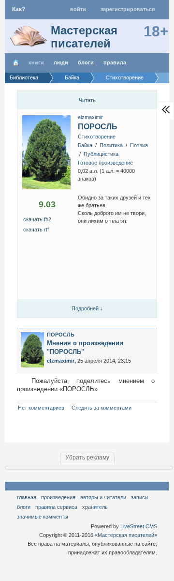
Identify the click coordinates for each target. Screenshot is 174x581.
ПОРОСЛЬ (97, 126)
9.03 (47, 204)
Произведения (58, 497)
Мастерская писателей (84, 37)
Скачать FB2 (37, 219)
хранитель (95, 507)
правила (114, 62)
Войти (78, 9)
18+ (156, 31)
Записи (139, 497)
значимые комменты (42, 517)
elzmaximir (90, 117)
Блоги (86, 62)
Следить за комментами (101, 408)
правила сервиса (56, 507)
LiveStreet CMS (138, 526)
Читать (87, 100)
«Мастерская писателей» (126, 535)
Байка (85, 145)
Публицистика (101, 154)
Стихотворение (97, 136)
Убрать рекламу (87, 457)
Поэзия (139, 145)
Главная (26, 497)
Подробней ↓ (87, 308)
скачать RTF (36, 229)
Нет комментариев (41, 408)
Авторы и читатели (103, 497)
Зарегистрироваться (128, 9)
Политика (111, 145)
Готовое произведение (105, 163)
